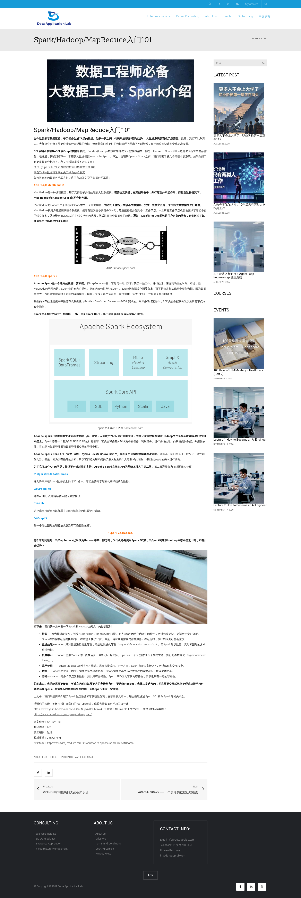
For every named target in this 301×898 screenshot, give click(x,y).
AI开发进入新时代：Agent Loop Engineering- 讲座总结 (234, 275)
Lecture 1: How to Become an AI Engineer (240, 439)
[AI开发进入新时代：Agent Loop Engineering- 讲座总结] (239, 247)
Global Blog (245, 16)
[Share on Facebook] (38, 773)
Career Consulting (187, 16)
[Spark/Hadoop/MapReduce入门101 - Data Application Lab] (54, 18)
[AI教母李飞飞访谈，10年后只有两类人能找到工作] (239, 177)
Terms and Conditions (108, 843)
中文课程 (264, 16)
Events (227, 16)
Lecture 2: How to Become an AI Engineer (240, 505)
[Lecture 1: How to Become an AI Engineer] (239, 412)
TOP (150, 875)
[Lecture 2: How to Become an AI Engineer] (239, 478)
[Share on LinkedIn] (49, 773)
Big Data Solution (45, 838)
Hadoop (70, 757)
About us (211, 16)
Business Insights (45, 833)
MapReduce (81, 757)
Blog (263, 38)
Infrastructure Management (51, 848)
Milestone (100, 838)
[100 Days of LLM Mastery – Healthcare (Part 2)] (239, 343)
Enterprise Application (48, 843)
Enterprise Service (158, 16)
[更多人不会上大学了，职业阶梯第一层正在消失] (239, 108)
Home (255, 38)
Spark (90, 757)
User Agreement (104, 848)
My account (251, 4)
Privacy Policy (103, 853)
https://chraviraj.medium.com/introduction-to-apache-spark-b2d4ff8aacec (90, 743)
